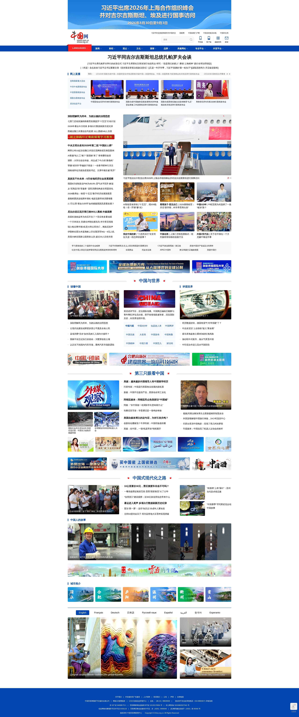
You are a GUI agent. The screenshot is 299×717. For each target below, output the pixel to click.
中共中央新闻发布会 (78, 87)
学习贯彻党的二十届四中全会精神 (86, 246)
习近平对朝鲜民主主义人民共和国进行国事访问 (128, 246)
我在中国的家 (129, 234)
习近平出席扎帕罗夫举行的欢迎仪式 (105, 63)
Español (168, 612)
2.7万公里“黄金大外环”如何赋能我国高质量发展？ (91, 203)
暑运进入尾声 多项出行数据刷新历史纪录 (145, 503)
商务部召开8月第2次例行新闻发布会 (211, 102)
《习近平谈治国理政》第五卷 (169, 246)
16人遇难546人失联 (103, 131)
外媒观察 (107, 211)
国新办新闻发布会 (77, 98)
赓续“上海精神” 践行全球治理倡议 (195, 63)
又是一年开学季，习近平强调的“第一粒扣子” (170, 68)
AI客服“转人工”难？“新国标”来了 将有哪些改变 (89, 155)
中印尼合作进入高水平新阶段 (196, 345)
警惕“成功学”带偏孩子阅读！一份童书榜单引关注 (90, 165)
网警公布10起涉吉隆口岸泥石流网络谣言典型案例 (91, 150)
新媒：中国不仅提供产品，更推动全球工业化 (145, 392)
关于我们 (118, 697)
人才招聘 (147, 697)
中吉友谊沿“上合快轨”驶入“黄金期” (198, 328)
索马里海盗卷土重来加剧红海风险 (198, 334)
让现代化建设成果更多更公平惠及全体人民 (90, 328)
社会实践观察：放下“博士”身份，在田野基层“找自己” (91, 511)
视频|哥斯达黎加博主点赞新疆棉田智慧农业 (203, 413)
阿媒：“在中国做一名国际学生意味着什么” (143, 405)
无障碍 (293, 712)
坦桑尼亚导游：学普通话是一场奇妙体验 (143, 410)
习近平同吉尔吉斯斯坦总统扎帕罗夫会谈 (149, 57)
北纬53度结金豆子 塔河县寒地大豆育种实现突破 (146, 514)
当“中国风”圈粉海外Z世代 (80, 316)
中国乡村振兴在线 (209, 33)
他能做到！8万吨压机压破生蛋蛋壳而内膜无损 (91, 557)
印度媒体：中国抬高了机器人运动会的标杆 (203, 429)
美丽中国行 (211, 250)
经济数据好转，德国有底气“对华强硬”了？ (201, 323)
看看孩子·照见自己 (169, 204)
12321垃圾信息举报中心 (138, 701)
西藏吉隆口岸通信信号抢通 (80, 131)
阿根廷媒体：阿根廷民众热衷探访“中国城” (146, 399)
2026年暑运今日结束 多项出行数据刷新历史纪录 (90, 126)
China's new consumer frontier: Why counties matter (203, 675)
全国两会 (129, 250)
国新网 (182, 33)
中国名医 (164, 234)
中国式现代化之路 (149, 477)
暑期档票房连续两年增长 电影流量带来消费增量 (90, 198)
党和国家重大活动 (77, 81)
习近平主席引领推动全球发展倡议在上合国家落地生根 (148, 178)
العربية (183, 612)
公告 (165, 697)
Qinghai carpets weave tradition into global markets (96, 674)
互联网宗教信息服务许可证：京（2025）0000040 (148, 709)
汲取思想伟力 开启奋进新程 (205, 68)
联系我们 (157, 697)
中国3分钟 (201, 204)
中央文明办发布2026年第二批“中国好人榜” (90, 145)
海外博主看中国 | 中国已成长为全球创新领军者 (202, 406)
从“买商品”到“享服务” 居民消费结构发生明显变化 (90, 189)
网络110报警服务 (119, 701)
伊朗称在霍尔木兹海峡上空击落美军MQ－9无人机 (91, 232)
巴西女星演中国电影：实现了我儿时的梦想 (203, 424)
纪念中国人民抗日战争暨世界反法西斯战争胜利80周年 (94, 250)
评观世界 (188, 286)
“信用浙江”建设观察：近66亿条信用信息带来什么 (147, 497)
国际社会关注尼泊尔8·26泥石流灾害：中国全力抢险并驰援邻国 (79, 430)
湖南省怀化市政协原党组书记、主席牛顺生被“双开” (91, 170)
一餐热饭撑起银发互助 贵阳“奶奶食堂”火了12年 (146, 491)
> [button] (229, 74)
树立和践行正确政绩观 (189, 250)
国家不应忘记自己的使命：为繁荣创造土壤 (90, 339)
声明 (172, 697)
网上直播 (75, 73)
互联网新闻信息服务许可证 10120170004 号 (146, 705)
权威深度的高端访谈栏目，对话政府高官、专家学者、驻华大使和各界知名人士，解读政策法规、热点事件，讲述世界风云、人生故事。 (149, 315)
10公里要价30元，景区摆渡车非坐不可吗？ (146, 486)
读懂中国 (75, 286)
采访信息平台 (75, 104)
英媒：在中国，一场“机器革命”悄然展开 (142, 429)
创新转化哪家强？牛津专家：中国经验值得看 (145, 423)
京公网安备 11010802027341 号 (177, 705)
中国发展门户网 (194, 33)
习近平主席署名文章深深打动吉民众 (139, 63)
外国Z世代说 (203, 234)
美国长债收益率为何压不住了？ (195, 316)
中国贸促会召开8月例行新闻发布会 (105, 102)
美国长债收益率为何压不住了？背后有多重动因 (90, 217)
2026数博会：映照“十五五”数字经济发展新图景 (90, 193)
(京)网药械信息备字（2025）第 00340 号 (185, 709)
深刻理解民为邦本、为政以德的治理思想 (89, 116)
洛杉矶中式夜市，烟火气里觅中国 (198, 339)
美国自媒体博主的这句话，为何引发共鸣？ (146, 418)
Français (98, 612)
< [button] (227, 74)
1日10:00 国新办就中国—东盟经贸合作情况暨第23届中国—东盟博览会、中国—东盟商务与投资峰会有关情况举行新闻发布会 (147, 74)
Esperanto (215, 612)
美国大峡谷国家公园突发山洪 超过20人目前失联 (90, 237)
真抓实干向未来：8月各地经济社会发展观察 (90, 178)
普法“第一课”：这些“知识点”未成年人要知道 (144, 508)
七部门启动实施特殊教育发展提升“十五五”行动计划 (91, 121)
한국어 (198, 612)
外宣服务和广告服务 (132, 697)
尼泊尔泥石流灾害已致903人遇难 (85, 211)
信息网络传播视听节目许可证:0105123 (113, 709)
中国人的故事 (78, 519)
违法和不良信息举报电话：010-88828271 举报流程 (194, 701)
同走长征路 (146, 250)
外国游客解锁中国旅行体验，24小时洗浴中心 (204, 418)
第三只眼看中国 (149, 373)
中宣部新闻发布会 (77, 92)
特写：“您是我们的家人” (168, 63)
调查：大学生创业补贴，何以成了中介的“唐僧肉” (90, 160)
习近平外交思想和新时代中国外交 (163, 33)
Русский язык (149, 612)
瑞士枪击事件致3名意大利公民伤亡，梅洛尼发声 (90, 227)
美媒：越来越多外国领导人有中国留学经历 (146, 381)
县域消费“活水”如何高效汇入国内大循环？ (89, 334)
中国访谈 (130, 335)
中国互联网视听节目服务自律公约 (97, 701)
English (82, 612)
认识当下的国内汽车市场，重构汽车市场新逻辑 (92, 345)
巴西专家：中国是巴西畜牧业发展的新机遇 (144, 387)
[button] (229, 144)
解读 (111, 183)
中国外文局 (224, 33)
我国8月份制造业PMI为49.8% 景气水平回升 (88, 183)
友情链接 (180, 697)
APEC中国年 (165, 250)
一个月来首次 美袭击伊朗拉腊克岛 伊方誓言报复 (90, 222)
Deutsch (115, 612)
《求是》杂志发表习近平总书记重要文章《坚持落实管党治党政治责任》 (114, 68)
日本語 (130, 612)
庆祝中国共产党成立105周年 (201, 246)
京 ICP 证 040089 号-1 (118, 705)
